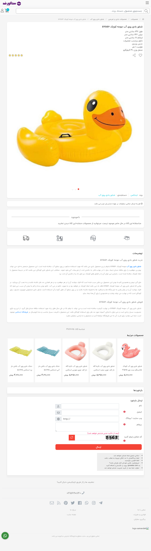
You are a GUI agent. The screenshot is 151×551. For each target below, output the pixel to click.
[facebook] (79, 503)
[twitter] (72, 503)
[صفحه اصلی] (143, 19)
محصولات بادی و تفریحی (117, 19)
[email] (51, 503)
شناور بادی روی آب (97, 19)
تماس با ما (142, 509)
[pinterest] (65, 503)
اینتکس (134, 195)
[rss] (58, 503)
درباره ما (73, 509)
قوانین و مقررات (139, 514)
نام (140, 405)
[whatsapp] (86, 503)
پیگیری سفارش (140, 519)
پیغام (139, 424)
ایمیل (139, 412)
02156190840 (74, 493)
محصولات (134, 19)
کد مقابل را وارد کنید (133, 437)
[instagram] (93, 503)
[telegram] (100, 503)
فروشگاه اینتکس (21, 312)
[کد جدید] (72, 437)
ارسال (98, 447)
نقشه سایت (71, 514)
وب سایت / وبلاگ (134, 418)
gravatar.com (133, 465)
